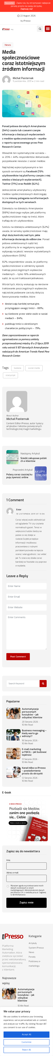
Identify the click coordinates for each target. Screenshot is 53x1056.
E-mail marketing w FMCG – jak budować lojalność (34, 752)
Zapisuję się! (26, 9)
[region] (26, 1031)
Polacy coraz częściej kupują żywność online (19, 476)
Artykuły (33, 943)
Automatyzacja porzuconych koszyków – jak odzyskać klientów (32, 713)
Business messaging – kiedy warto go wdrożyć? (34, 733)
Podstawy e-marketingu (35, 963)
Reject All (26, 1049)
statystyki (10, 375)
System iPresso (36, 947)
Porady (32, 956)
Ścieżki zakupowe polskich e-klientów (33, 460)
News (8, 45)
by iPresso (26, 21)
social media (34, 368)
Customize (26, 1042)
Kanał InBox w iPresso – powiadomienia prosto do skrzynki (34, 771)
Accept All (26, 1034)
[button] (48, 29)
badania (17, 368)
